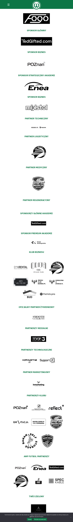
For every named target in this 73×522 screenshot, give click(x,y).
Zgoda (29, 519)
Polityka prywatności (40, 519)
